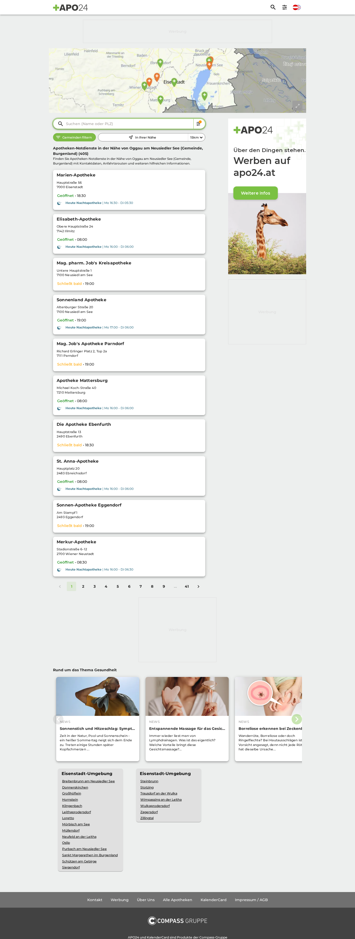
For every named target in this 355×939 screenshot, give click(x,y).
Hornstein (70, 799)
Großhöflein (71, 793)
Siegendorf (71, 867)
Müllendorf (71, 830)
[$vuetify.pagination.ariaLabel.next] (198, 586)
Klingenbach (72, 806)
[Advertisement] (177, 31)
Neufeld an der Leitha (79, 837)
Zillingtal (147, 818)
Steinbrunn (149, 781)
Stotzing (147, 787)
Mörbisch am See (76, 824)
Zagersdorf (149, 812)
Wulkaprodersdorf (155, 806)
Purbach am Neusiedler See (84, 849)
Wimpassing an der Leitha (161, 799)
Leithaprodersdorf (76, 812)
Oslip (66, 843)
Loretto (68, 818)
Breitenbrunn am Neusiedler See (88, 781)
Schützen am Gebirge (79, 861)
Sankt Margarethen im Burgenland (90, 855)
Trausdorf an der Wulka (158, 793)
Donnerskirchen (75, 787)
